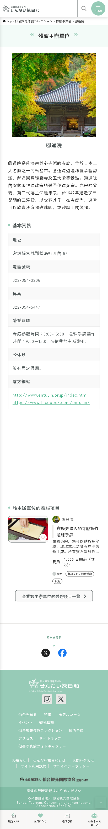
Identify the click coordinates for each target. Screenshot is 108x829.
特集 (47, 714)
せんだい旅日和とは (49, 760)
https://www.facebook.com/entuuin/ (51, 402)
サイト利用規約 (33, 766)
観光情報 (46, 722)
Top (9, 21)
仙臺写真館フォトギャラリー (42, 746)
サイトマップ (50, 738)
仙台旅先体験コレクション (34, 21)
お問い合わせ (83, 760)
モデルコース (70, 714)
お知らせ (19, 760)
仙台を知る (27, 714)
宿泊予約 (76, 730)
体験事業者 (64, 21)
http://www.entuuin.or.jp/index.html (50, 395)
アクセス (25, 738)
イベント (25, 722)
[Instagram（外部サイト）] (47, 699)
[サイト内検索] (84, 8)
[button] (100, 802)
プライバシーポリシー (71, 766)
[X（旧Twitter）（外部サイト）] (61, 699)
